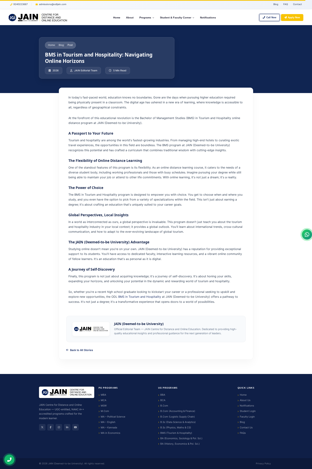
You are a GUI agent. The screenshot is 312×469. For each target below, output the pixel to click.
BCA (162, 400)
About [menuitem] (130, 17)
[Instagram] (59, 427)
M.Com (105, 411)
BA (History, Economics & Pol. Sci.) (180, 443)
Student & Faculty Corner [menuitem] (176, 17)
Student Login (248, 411)
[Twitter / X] (42, 427)
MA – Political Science (113, 416)
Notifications (247, 405)
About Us (245, 400)
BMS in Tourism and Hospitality (139, 296)
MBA (103, 394)
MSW (104, 405)
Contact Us (246, 427)
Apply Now (294, 17)
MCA (103, 400)
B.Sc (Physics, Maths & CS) (175, 427)
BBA (162, 394)
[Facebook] (50, 427)
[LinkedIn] (67, 427)
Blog (275, 4)
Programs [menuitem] (145, 17)
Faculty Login (247, 416)
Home (51, 45)
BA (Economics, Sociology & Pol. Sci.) (181, 438)
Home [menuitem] (116, 17)
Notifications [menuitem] (208, 17)
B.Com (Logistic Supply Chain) (177, 416)
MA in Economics (110, 432)
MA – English (108, 422)
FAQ (285, 4)
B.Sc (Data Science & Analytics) (178, 422)
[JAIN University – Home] (38, 17)
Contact (297, 4)
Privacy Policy (263, 463)
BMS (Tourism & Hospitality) (176, 432)
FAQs (243, 432)
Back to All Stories (81, 350)
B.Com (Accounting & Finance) (177, 411)
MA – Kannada (109, 427)
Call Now (271, 17)
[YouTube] (75, 427)
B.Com (164, 405)
